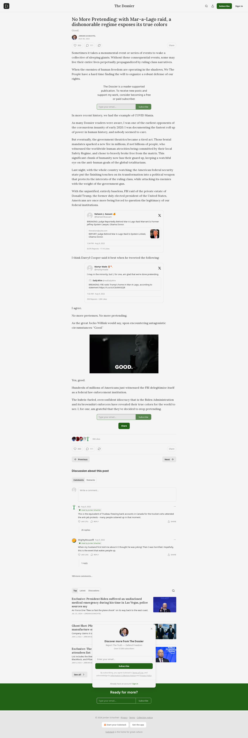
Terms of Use (137, 672)
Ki (79, 506)
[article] (124, 608)
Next (167, 459)
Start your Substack (116, 724)
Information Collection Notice (123, 675)
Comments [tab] (78, 480)
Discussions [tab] (93, 590)
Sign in (239, 6)
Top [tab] (75, 590)
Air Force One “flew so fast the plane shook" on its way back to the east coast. (110, 610)
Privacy (124, 717)
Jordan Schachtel (87, 36)
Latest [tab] (83, 590)
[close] (151, 628)
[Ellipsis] (175, 506)
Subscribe (224, 6)
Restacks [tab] (91, 480)
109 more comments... (82, 576)
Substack (109, 732)
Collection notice (145, 717)
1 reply (84, 563)
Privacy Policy (145, 675)
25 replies (85, 530)
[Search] (206, 6)
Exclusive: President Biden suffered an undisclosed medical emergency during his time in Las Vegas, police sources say (110, 602)
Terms (132, 717)
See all (77, 674)
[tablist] (84, 480)
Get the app (138, 724)
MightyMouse (85, 539)
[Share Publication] (213, 6)
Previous (82, 459)
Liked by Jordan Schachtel (91, 510)
